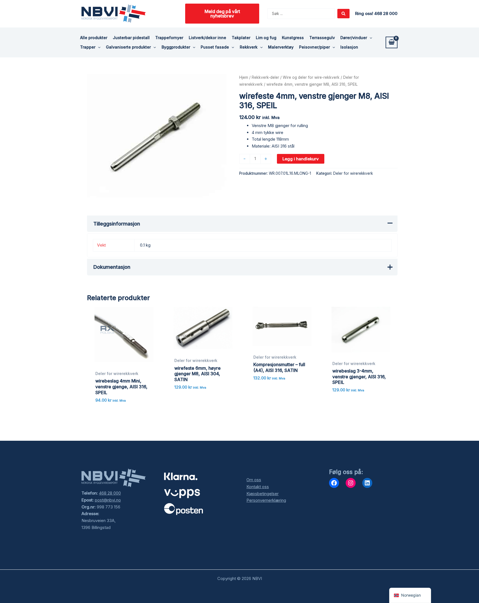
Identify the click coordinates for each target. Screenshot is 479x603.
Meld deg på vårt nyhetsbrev (222, 14)
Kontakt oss (257, 486)
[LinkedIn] (367, 483)
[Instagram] (351, 483)
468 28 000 (110, 493)
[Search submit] (343, 13)
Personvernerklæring (266, 500)
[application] (369, 38)
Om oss (253, 479)
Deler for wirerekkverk (353, 173)
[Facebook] (334, 483)
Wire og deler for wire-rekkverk (311, 77)
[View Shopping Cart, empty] (392, 42)
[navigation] (410, 595)
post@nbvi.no (108, 500)
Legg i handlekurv (300, 158)
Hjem (243, 77)
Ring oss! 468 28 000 (376, 13)
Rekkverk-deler (265, 77)
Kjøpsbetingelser (262, 493)
